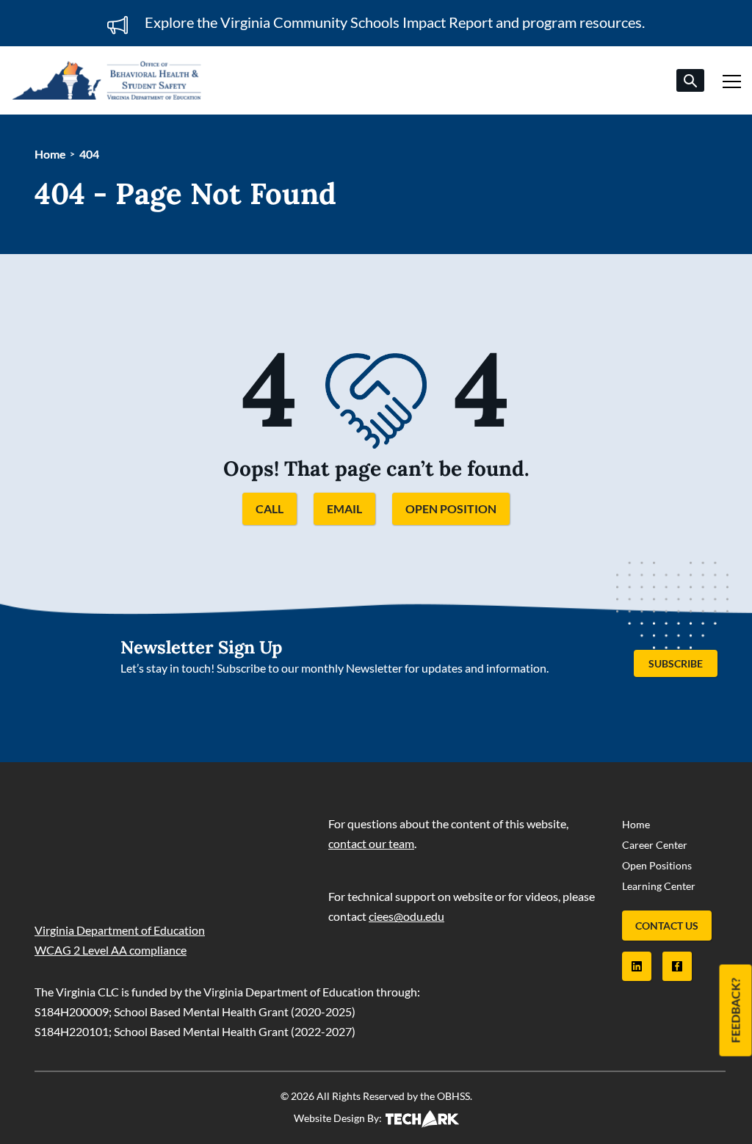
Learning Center (658, 886)
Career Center (654, 845)
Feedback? (735, 1010)
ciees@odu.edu (406, 916)
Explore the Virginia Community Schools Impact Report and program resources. (395, 22)
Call (269, 508)
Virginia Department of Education (120, 930)
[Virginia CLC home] (106, 80)
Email (344, 508)
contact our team (371, 843)
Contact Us (666, 925)
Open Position (450, 508)
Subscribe (682, 661)
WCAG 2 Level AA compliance (111, 950)
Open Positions (657, 865)
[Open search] (690, 80)
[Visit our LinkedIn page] (636, 966)
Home (50, 154)
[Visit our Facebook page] (677, 966)
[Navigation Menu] (732, 79)
